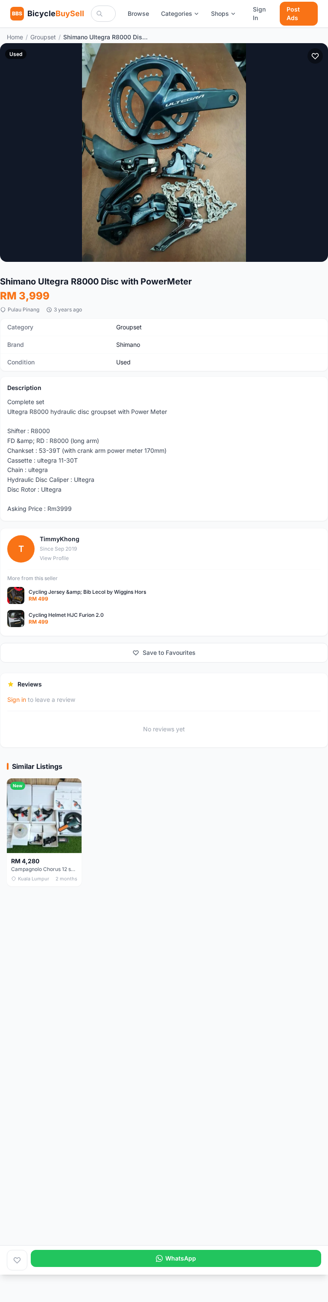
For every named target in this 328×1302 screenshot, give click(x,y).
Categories (176, 13)
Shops (220, 13)
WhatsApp (180, 1258)
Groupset (43, 37)
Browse (138, 13)
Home (15, 37)
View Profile (54, 558)
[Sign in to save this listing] (315, 56)
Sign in (16, 699)
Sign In (259, 13)
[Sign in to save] (17, 1260)
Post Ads (293, 13)
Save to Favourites (169, 652)
